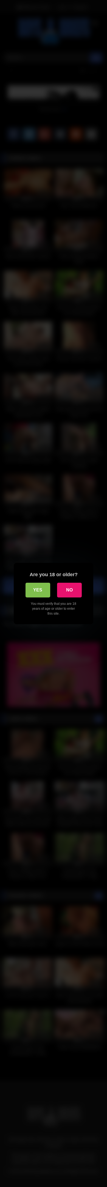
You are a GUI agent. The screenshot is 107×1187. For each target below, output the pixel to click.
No (69, 590)
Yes (37, 590)
